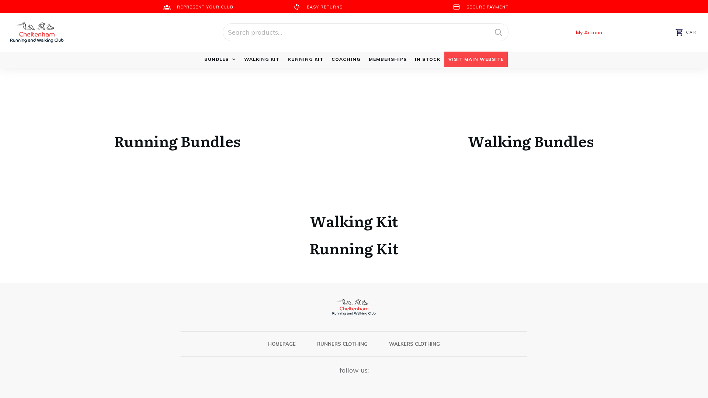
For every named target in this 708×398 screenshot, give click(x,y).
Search (498, 32)
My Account (590, 32)
